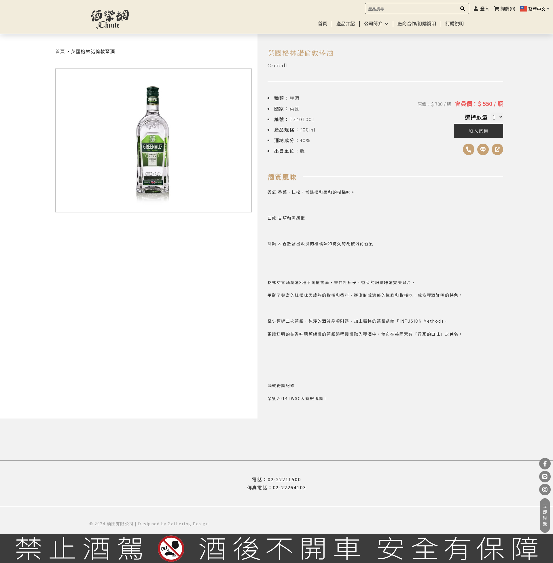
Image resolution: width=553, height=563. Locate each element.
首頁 (322, 23)
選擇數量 (476, 117)
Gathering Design (188, 523)
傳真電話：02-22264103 (276, 487)
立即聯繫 (544, 515)
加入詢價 (478, 130)
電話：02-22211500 (276, 479)
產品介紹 (345, 23)
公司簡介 (373, 23)
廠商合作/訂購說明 (416, 23)
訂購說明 (454, 23)
